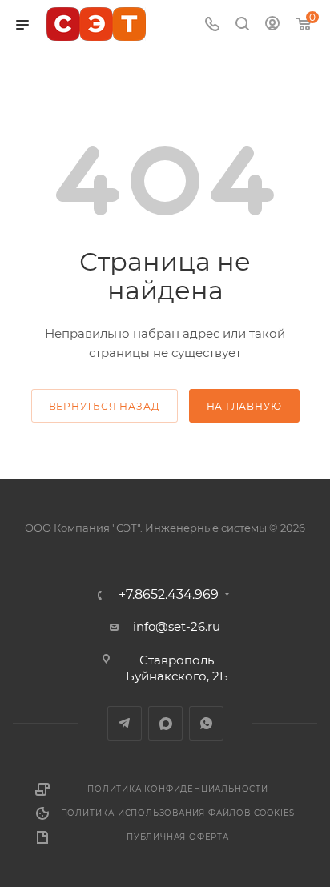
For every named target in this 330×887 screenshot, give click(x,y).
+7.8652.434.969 (169, 594)
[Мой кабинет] (272, 25)
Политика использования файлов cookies (178, 813)
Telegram (124, 723)
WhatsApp (206, 723)
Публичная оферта (178, 837)
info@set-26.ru (176, 626)
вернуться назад (104, 406)
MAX (165, 723)
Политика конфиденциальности (177, 789)
